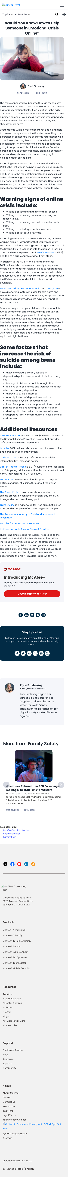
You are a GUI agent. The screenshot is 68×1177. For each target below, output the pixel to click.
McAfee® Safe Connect (15, 952)
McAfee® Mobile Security (16, 968)
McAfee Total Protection (16, 830)
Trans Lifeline (7, 505)
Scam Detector (11, 833)
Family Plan (9, 837)
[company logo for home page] (11, 4)
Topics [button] (6, 14)
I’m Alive (4, 448)
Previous (6, 785)
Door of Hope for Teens (13, 466)
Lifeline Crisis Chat (10, 435)
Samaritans (6, 479)
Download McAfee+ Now (32, 593)
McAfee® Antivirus (13, 946)
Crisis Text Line (8, 457)
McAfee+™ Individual (14, 930)
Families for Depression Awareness (19, 523)
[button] (64, 14)
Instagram (52, 288)
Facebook (5, 288)
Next (61, 785)
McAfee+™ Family (12, 935)
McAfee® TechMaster (14, 962)
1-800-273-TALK (46, 252)
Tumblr (36, 288)
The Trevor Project (10, 492)
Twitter (16, 288)
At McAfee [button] (21, 14)
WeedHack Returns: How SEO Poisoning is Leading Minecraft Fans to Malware (33, 788)
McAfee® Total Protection (17, 941)
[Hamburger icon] (62, 5)
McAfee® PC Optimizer (15, 957)
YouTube (26, 288)
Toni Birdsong (36, 86)
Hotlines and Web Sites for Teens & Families (24, 529)
